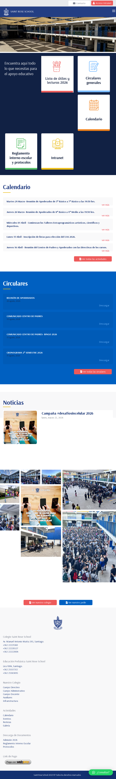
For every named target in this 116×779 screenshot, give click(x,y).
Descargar (104, 305)
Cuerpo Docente (11, 694)
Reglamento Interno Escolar (17, 743)
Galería (6, 725)
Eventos (7, 718)
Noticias (7, 722)
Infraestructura (10, 700)
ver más (105, 204)
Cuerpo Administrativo (14, 690)
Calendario (8, 715)
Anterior (4, 34)
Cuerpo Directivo (11, 687)
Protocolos (8, 746)
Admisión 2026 (10, 739)
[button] (101, 772)
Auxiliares (7, 697)
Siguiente (112, 34)
